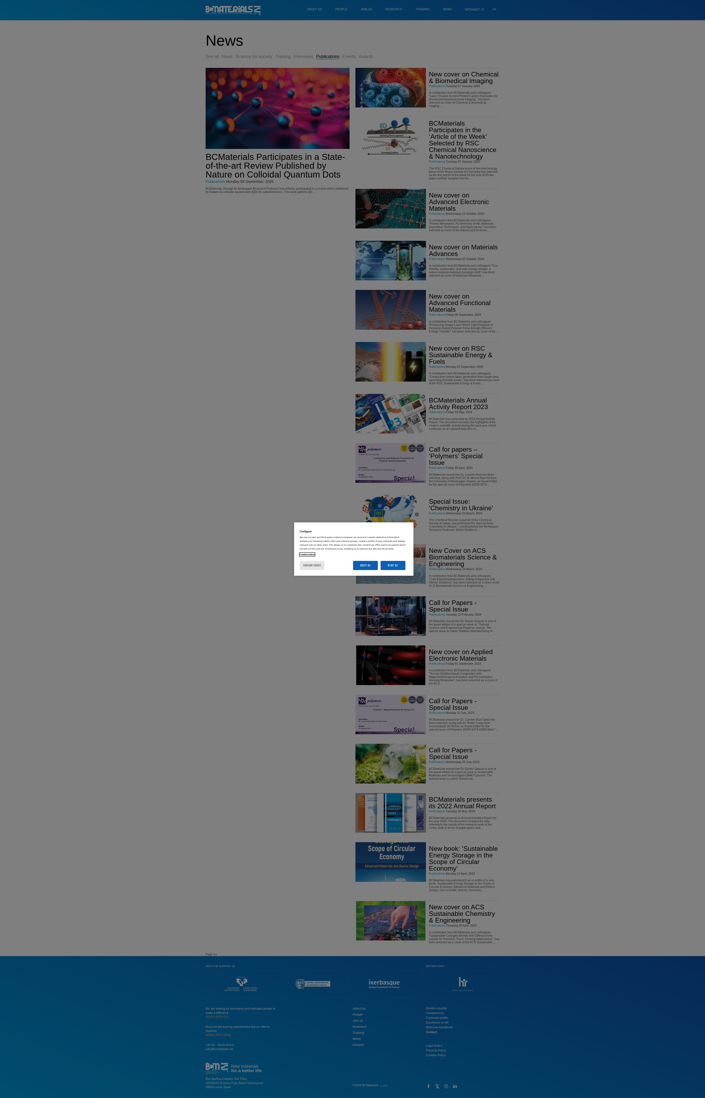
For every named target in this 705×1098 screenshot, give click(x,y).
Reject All (393, 565)
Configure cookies (312, 565)
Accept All (365, 565)
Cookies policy (307, 554)
